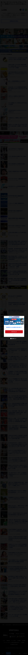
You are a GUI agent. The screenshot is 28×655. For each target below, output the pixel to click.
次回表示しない (14, 338)
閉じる (14, 334)
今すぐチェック (14, 331)
